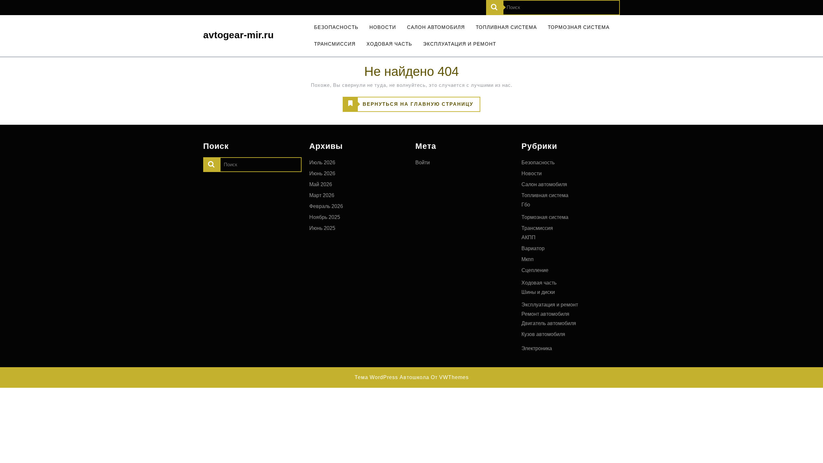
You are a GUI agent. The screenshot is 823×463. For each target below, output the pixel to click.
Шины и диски (538, 292)
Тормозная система (579, 27)
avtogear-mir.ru (238, 35)
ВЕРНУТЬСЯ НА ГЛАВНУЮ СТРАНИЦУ (408, 106)
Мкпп (527, 259)
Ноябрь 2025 (324, 217)
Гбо (525, 204)
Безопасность (336, 27)
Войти (422, 162)
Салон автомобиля (436, 27)
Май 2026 (320, 184)
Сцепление (534, 270)
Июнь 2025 (322, 228)
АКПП (528, 237)
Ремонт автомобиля (545, 314)
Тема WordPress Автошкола (392, 377)
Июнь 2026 (322, 173)
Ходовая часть (389, 44)
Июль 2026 (322, 162)
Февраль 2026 (326, 206)
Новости (382, 27)
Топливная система (506, 27)
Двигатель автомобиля (548, 323)
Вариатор (533, 248)
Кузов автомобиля (543, 334)
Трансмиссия (335, 44)
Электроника (536, 348)
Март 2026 (321, 195)
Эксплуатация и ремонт (459, 44)
